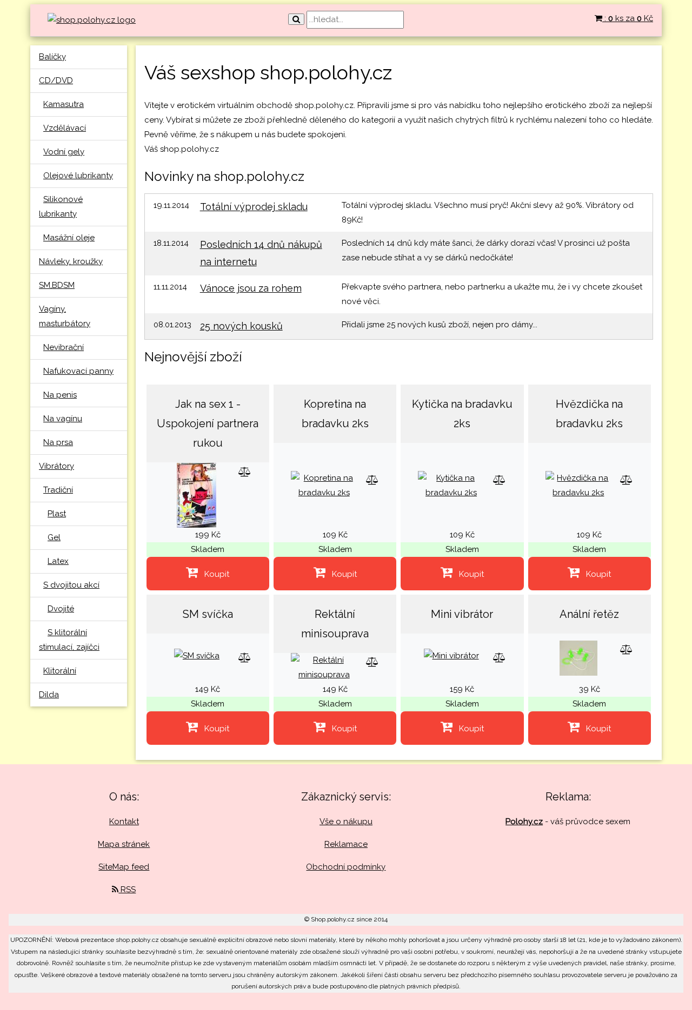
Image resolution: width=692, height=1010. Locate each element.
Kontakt (124, 821)
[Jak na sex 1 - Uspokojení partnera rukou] (196, 495)
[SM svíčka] (196, 656)
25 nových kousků (241, 326)
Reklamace (346, 844)
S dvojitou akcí (71, 585)
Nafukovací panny (78, 371)
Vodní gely (63, 152)
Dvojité (61, 609)
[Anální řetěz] (578, 657)
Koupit (213, 574)
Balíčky (52, 57)
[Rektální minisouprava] (324, 667)
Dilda (49, 694)
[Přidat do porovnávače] (245, 472)
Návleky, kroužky (71, 261)
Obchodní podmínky (345, 867)
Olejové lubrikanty (78, 175)
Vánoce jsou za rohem (251, 288)
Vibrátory (56, 466)
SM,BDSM (57, 285)
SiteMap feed (123, 867)
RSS (127, 889)
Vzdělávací (64, 128)
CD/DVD (56, 80)
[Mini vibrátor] (451, 656)
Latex (58, 561)
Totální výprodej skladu (254, 206)
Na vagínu (62, 418)
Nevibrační (63, 347)
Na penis (60, 395)
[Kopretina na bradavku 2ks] (324, 485)
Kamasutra (63, 104)
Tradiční (58, 490)
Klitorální (59, 671)
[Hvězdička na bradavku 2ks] (578, 485)
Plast (57, 514)
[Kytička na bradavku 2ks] (451, 485)
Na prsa (58, 442)
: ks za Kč (627, 18)
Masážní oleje (69, 238)
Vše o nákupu (346, 821)
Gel (54, 537)
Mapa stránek (124, 844)
